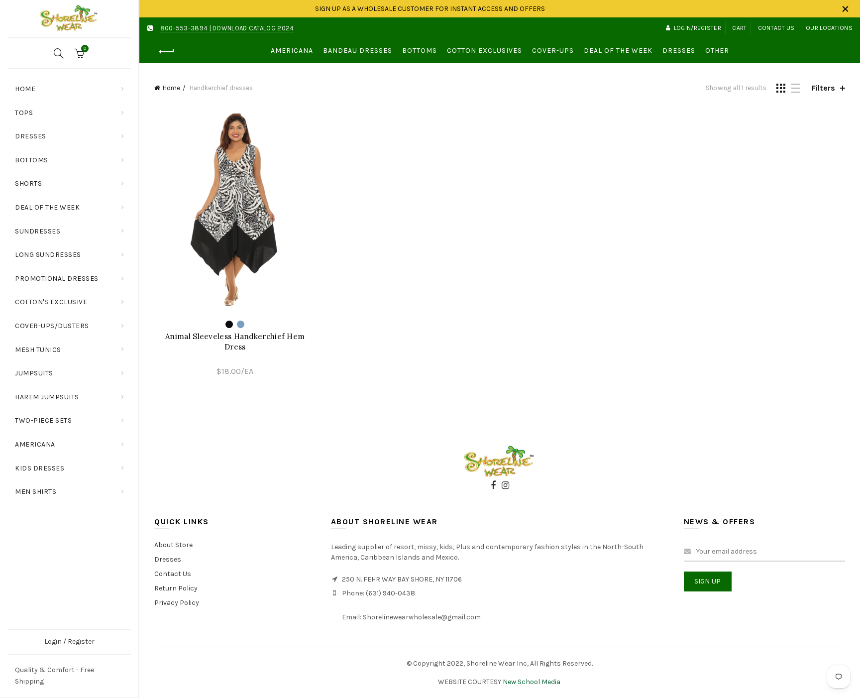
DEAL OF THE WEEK (47, 207)
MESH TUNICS (38, 350)
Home (25, 89)
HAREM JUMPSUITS (47, 397)
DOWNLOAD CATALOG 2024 (253, 28)
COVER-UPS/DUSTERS (52, 326)
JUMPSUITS (34, 373)
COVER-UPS (553, 50)
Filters (823, 88)
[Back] (166, 52)
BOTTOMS (31, 160)
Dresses (167, 559)
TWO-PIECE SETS (43, 420)
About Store (173, 545)
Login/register (697, 27)
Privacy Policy (176, 602)
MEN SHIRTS (35, 491)
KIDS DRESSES (39, 468)
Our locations (829, 27)
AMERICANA (35, 444)
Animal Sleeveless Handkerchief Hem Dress (235, 341)
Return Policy (176, 588)
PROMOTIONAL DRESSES (57, 278)
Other (717, 50)
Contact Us (172, 574)
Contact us (776, 27)
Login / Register (69, 641)
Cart (739, 27)
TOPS (73, 109)
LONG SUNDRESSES (48, 254)
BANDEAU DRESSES (357, 50)
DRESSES (30, 136)
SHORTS (28, 183)
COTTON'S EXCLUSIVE (51, 302)
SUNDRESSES (37, 231)
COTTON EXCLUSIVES (484, 50)
